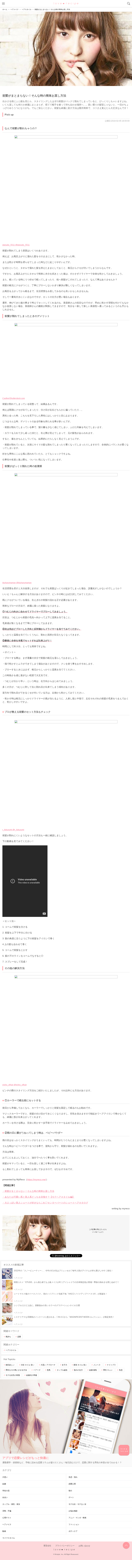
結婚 (4, 1484)
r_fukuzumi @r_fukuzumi (13, 830)
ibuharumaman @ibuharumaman (17, 583)
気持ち (8, 1337)
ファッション (74, 1524)
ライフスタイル (8, 1538)
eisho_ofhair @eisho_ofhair (14, 1085)
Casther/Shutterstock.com (13, 398)
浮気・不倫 (6, 1511)
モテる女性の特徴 (13, 1375)
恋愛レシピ (66, 3)
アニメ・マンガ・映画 (77, 1518)
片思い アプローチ (48, 1365)
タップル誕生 (62, 1370)
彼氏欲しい (10, 1365)
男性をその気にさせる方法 (16, 1370)
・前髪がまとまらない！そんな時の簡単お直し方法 (28, 1191)
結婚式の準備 (31, 1375)
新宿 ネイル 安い (80, 1365)
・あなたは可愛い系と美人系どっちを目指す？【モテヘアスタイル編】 (38, 1197)
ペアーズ (36, 1370)
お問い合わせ (84, 1546)
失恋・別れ (73, 1477)
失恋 (121, 1370)
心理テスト (6, 1518)
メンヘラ (96, 1365)
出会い (5, 1497)
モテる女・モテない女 (77, 1504)
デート (71, 1497)
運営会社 (47, 1546)
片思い (5, 1477)
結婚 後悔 (93, 1370)
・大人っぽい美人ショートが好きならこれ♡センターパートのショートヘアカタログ (45, 1202)
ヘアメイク (6, 1524)
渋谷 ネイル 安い (27, 1365)
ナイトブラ (111, 1365)
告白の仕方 (78, 1370)
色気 (48, 1370)
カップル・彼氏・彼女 (11, 1504)
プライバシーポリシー (65, 1546)
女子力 (64, 1365)
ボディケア (73, 1531)
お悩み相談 (73, 1511)
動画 (4, 1531)
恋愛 (19, 1337)
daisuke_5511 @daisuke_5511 (16, 245)
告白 (70, 1491)
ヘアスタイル (11, 1350)
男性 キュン (108, 1370)
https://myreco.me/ (36, 1179)
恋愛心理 (72, 1484)
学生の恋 (5, 1491)
